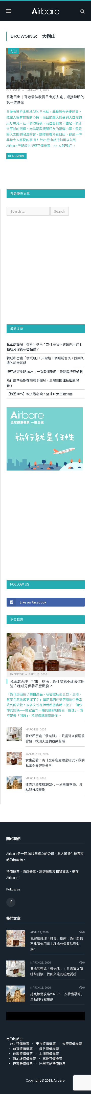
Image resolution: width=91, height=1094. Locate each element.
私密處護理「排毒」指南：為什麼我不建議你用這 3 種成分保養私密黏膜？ (47, 683)
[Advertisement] (45, 270)
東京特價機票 (46, 1043)
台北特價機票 (19, 1043)
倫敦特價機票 (23, 1053)
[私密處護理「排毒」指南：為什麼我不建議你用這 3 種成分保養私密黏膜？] (46, 653)
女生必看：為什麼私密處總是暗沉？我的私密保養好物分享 (55, 763)
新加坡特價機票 (24, 1058)
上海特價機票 (49, 1053)
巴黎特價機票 (23, 1063)
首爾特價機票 (23, 1048)
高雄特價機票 (52, 1058)
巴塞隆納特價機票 (52, 1063)
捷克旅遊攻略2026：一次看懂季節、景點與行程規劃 (45, 371)
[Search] (82, 11)
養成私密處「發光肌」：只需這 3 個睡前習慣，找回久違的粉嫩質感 (55, 738)
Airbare (15, 90)
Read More (16, 156)
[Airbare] (45, 10)
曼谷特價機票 (49, 1048)
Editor (19, 674)
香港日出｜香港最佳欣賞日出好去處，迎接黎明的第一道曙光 (45, 99)
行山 (14, 51)
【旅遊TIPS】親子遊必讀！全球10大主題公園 (40, 393)
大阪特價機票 (72, 1043)
